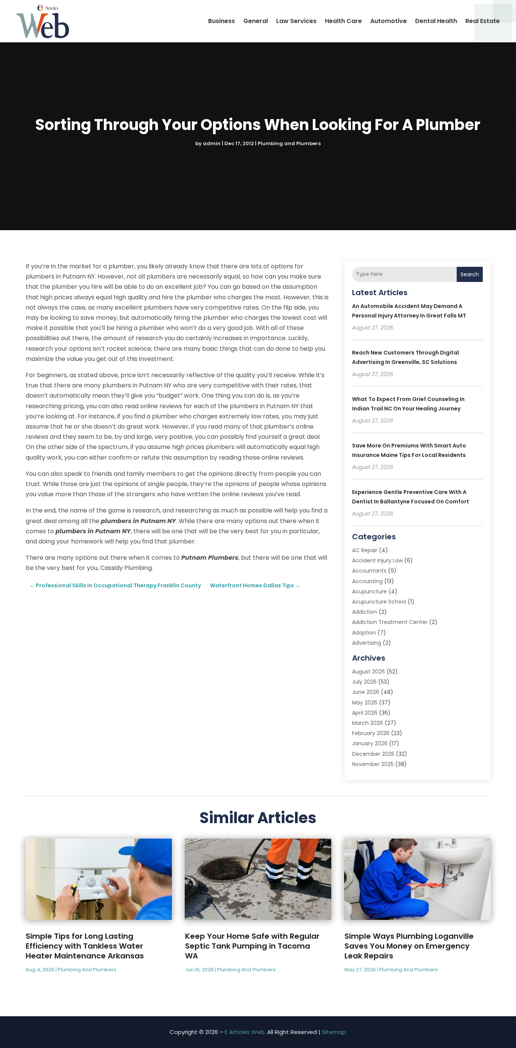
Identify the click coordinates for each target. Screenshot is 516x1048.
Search (469, 274)
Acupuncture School (379, 601)
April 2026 (364, 713)
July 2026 (364, 682)
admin (212, 143)
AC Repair (364, 550)
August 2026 (368, 671)
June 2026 (365, 692)
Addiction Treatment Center (390, 622)
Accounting (367, 581)
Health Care (343, 21)
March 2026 (367, 723)
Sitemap (334, 1032)
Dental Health (436, 21)
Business (221, 21)
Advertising (366, 643)
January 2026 (370, 743)
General (255, 21)
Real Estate (482, 21)
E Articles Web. (245, 1032)
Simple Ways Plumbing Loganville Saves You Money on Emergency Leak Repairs (409, 946)
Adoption (364, 632)
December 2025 (373, 754)
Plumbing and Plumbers (289, 143)
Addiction (364, 612)
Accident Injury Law (377, 560)
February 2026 (370, 733)
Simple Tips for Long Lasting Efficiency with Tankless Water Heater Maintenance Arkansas (85, 946)
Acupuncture (369, 591)
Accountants (369, 570)
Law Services (296, 21)
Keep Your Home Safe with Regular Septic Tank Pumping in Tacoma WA (252, 946)
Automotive (388, 21)
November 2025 (373, 764)
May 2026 (364, 702)
